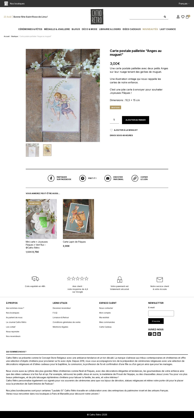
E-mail (151, 307)
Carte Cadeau (105, 327)
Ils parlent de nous (14, 317)
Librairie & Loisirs (110, 29)
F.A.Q (55, 313)
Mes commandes (107, 322)
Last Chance (168, 29)
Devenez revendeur (62, 308)
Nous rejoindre (12, 331)
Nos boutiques (12, 313)
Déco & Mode (89, 29)
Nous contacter (106, 308)
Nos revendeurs (13, 336)
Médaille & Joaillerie (57, 29)
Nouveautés (150, 29)
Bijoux (76, 29)
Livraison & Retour (61, 317)
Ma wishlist (104, 317)
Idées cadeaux (132, 29)
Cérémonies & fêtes (30, 29)
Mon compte (105, 313)
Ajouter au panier (136, 120)
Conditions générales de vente (66, 322)
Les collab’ (11, 327)
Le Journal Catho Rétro (16, 322)
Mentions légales (60, 327)
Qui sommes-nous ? (15, 308)
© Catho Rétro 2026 (97, 414)
